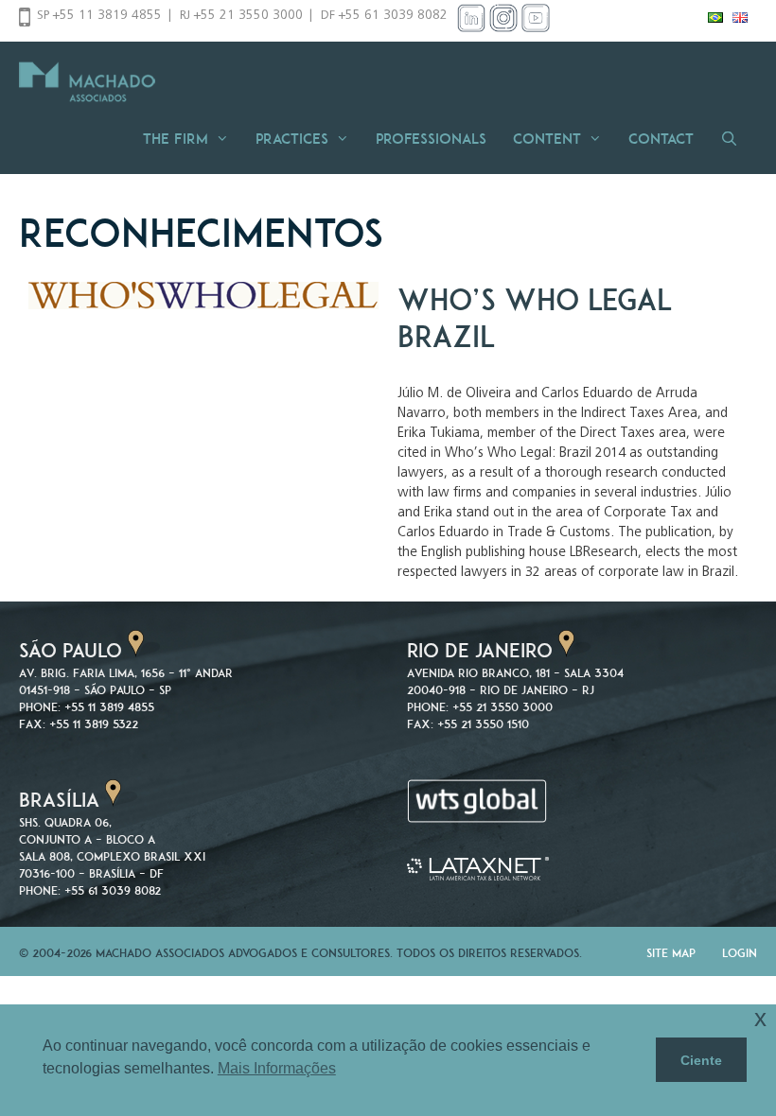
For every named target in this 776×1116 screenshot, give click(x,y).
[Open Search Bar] (735, 138)
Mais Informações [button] (277, 1068)
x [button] (760, 1018)
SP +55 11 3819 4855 (99, 16)
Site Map (671, 953)
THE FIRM (175, 139)
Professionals (431, 139)
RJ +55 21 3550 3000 (241, 16)
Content (547, 139)
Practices (292, 139)
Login (739, 953)
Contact (661, 139)
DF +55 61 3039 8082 (384, 16)
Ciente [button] (701, 1060)
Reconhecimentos (201, 232)
